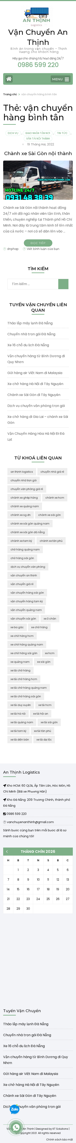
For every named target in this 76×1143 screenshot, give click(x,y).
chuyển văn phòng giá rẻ (27, 489)
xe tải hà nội (18, 713)
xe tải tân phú (42, 731)
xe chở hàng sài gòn (24, 653)
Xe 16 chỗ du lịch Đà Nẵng (28, 345)
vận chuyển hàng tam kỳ (27, 601)
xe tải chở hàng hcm (24, 679)
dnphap (13, 249)
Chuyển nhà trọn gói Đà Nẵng (31, 334)
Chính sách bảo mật (59, 1139)
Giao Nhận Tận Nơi (37, 133)
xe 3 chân (50, 618)
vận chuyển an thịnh (24, 575)
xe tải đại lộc (44, 739)
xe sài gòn (43, 662)
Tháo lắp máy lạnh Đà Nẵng (30, 323)
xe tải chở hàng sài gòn (26, 696)
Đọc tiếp (38, 243)
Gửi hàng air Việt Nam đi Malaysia (34, 372)
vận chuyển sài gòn (23, 618)
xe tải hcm (45, 705)
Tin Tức (62, 133)
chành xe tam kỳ (21, 541)
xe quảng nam (20, 662)
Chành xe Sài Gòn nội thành (38, 153)
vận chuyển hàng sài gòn (27, 592)
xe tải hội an (40, 713)
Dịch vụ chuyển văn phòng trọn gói (36, 405)
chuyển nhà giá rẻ (52, 472)
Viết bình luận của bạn (43, 249)
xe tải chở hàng (20, 670)
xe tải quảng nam (22, 722)
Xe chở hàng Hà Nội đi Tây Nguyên (35, 383)
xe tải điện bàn (20, 739)
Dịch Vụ (13, 133)
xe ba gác (17, 627)
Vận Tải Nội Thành (38, 138)
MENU (57, 79)
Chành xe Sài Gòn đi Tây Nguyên (33, 394)
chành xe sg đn (21, 515)
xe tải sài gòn (49, 722)
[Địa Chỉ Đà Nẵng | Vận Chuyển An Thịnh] (5, 800)
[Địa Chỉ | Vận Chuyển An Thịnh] (5, 785)
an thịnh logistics (22, 472)
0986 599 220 (16, 814)
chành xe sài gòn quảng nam (30, 523)
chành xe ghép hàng (24, 497)
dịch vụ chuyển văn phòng (28, 567)
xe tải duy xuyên (21, 705)
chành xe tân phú (51, 541)
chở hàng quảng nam (25, 549)
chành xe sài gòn (49, 515)
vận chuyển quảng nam (26, 610)
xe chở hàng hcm (22, 636)
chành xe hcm (54, 497)
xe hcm (49, 653)
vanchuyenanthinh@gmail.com (30, 822)
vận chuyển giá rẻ (22, 584)
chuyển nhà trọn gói (24, 480)
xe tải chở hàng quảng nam (29, 688)
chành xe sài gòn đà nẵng (28, 532)
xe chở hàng (39, 627)
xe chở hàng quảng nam (27, 644)
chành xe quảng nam (25, 506)
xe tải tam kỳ (18, 731)
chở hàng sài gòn (22, 558)
